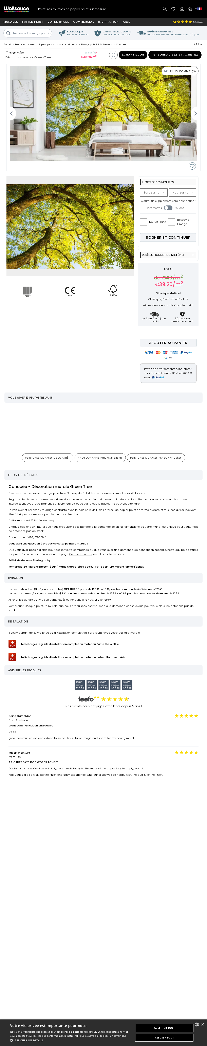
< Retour (198, 44)
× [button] (202, 1024)
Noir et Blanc (157, 222)
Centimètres (154, 208)
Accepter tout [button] (164, 1028)
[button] (70, 1040)
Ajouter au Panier (168, 343)
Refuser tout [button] (164, 1037)
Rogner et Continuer (168, 238)
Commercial (83, 21)
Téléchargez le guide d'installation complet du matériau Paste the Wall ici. (70, 644)
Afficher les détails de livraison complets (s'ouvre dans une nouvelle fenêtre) (59, 600)
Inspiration (108, 21)
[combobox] (197, 1024)
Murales (10, 21)
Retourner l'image (183, 222)
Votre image (58, 21)
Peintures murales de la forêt (47, 458)
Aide (126, 21)
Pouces (179, 208)
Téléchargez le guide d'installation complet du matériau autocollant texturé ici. (74, 657)
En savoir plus (118, 1035)
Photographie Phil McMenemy (100, 458)
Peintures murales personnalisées (156, 458)
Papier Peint (32, 21)
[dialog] (103, 1032)
